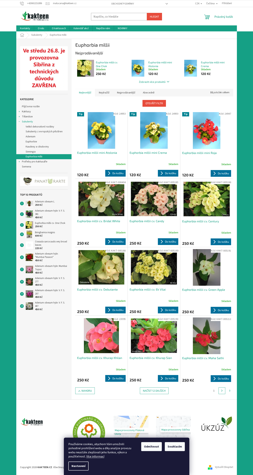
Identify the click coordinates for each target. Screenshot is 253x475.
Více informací (95, 456)
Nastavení (78, 466)
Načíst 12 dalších (154, 390)
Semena (26, 167)
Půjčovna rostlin (31, 106)
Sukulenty (27, 122)
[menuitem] (25, 28)
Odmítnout (151, 447)
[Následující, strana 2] (222, 390)
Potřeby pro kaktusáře (34, 162)
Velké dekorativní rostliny (40, 127)
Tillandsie (27, 116)
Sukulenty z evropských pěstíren (44, 131)
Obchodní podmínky (122, 3)
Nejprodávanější (126, 93)
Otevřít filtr (154, 103)
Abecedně (148, 93)
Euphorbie (31, 142)
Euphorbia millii (34, 156)
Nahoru (86, 390)
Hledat (154, 16)
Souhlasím (175, 447)
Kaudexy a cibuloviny (37, 147)
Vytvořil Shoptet (224, 467)
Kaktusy (26, 111)
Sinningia (31, 152)
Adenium (30, 136)
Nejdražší (104, 93)
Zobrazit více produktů (152, 81)
